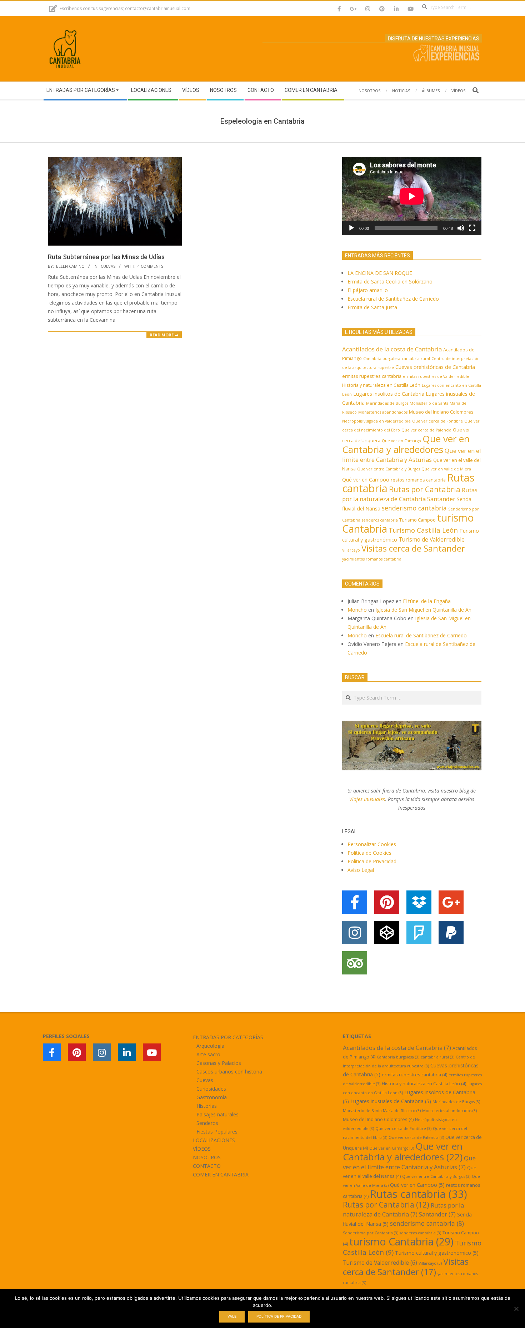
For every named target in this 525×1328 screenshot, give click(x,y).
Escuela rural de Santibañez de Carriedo (393, 298)
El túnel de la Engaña (427, 601)
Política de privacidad (278, 1316)
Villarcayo (351, 550)
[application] (411, 196)
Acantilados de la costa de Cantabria (392, 349)
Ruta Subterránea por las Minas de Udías (106, 257)
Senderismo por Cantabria (370, 1232)
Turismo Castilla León (423, 529)
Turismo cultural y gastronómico (437, 1252)
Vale (232, 1316)
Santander (441, 499)
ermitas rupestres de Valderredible (436, 376)
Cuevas (108, 266)
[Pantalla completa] (472, 228)
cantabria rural (416, 358)
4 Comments (150, 266)
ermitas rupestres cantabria (371, 376)
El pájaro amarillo (368, 290)
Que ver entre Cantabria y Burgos (388, 469)
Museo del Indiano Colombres (441, 412)
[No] (516, 1308)
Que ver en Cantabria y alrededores (406, 444)
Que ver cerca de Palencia (426, 430)
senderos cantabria (380, 520)
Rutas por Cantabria (424, 489)
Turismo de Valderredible (432, 539)
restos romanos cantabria (418, 480)
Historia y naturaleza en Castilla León (381, 385)
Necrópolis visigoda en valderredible (376, 421)
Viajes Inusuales (367, 799)
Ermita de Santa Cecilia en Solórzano (390, 281)
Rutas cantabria (418, 1194)
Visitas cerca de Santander (413, 548)
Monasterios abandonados (383, 412)
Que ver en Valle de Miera (446, 469)
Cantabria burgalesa (381, 358)
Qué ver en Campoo (365, 479)
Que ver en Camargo (401, 440)
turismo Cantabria (401, 1241)
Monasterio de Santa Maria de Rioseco (382, 1110)
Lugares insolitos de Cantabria (388, 393)
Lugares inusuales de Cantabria (390, 1101)
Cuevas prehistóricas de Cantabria (435, 367)
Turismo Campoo (417, 520)
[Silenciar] (460, 228)
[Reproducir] (351, 228)
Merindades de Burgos (387, 403)
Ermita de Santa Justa (372, 307)
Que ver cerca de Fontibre (437, 421)
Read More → (164, 334)
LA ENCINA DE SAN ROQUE (380, 273)
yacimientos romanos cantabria (371, 559)
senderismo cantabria (414, 508)
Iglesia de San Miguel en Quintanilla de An (424, 609)
